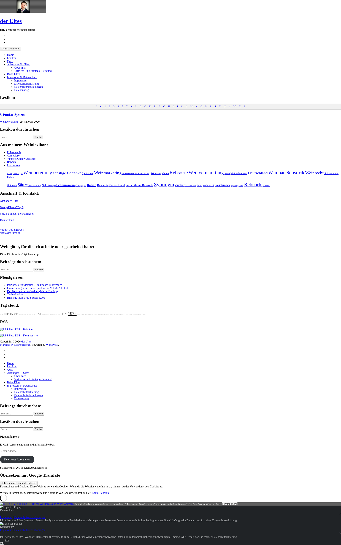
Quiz (10, 61)
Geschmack (222, 185)
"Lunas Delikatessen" (25, 314)
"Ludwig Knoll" (137, 314)
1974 (144, 314)
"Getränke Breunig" (103, 314)
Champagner (80, 185)
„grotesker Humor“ (119, 314)
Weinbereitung (37, 172)
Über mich (20, 67)
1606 (33, 314)
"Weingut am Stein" (55, 314)
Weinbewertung (9, 121)
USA (245, 174)
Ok (7, 540)
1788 (78, 314)
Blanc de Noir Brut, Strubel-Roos (26, 297)
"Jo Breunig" (45, 314)
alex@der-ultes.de (10, 232)
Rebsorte (178, 172)
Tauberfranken (15, 294)
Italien (10, 177)
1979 (72, 313)
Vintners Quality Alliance (21, 158)
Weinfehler (237, 173)
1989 (82, 314)
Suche (38, 137)
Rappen (11, 161)
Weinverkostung (142, 173)
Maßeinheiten (128, 173)
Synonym (164, 184)
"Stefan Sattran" (89, 314)
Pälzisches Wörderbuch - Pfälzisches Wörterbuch (34, 284)
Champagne (18, 174)
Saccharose (190, 185)
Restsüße (103, 185)
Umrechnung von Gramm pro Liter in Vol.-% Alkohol (37, 288)
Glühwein (12, 185)
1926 (64, 313)
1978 (1, 314)
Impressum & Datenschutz (22, 77)
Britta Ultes (13, 73)
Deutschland (258, 173)
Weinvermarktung (206, 172)
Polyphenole (14, 152)
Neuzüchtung (34, 185)
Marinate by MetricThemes (15, 344)
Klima (9, 173)
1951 (38, 313)
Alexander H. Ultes (18, 64)
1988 (95, 314)
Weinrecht (314, 172)
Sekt (45, 185)
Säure (23, 184)
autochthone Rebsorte (139, 185)
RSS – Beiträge (23, 329)
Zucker (180, 185)
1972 (127, 314)
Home (10, 54)
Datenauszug (21, 89)
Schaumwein (331, 173)
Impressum (20, 80)
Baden (227, 173)
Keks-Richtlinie (100, 492)
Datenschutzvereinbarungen (29, 517)
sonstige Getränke (67, 173)
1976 (111, 314)
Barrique (52, 185)
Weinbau (277, 172)
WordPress (52, 344)
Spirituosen (87, 173)
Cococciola (13, 165)
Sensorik (295, 172)
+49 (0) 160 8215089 (12, 229)
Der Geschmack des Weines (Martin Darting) (32, 291)
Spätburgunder (237, 186)
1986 (130, 314)
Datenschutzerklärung (26, 83)
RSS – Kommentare (26, 335)
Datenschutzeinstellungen (28, 86)
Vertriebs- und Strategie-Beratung (33, 70)
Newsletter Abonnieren (17, 459)
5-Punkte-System (12, 115)
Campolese (13, 155)
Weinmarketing (108, 172)
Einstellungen (229, 503)
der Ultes (11, 21)
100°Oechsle (11, 313)
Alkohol (266, 186)
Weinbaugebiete (160, 173)
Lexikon (12, 58)
